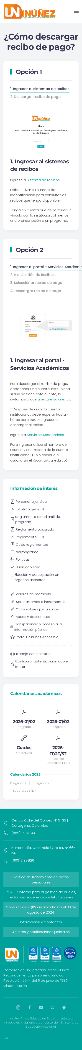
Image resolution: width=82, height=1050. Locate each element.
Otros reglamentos (32, 544)
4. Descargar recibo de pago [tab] (35, 290)
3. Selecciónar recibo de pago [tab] (36, 282)
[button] (76, 11)
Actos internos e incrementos (41, 601)
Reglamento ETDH (31, 537)
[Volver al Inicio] (29, 11)
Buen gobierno (28, 567)
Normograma (27, 552)
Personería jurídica (31, 501)
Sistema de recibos (43, 180)
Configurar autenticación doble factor (41, 664)
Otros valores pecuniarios (37, 609)
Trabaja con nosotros (33, 653)
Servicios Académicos (45, 434)
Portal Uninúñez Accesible (37, 637)
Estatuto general (30, 509)
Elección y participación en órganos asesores (37, 577)
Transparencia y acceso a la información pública (38, 627)
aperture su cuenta (54, 399)
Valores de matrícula (33, 594)
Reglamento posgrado (35, 529)
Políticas (23, 559)
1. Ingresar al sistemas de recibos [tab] (39, 88)
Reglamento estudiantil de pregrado (37, 519)
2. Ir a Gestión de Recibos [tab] (32, 274)
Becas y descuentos (33, 616)
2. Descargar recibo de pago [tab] (35, 96)
